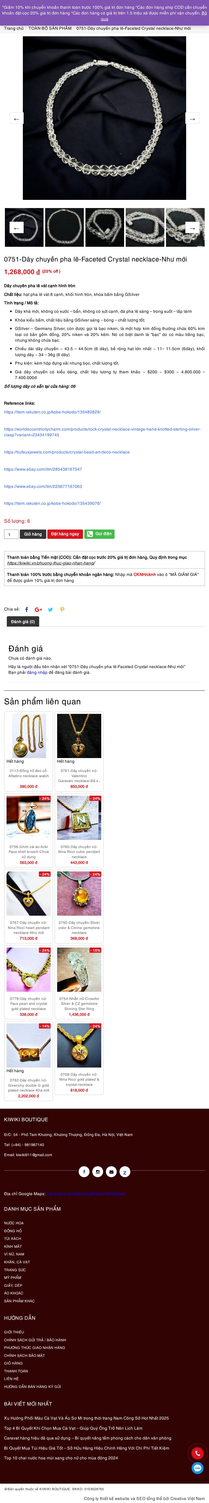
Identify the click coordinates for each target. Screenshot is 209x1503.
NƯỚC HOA (14, 1222)
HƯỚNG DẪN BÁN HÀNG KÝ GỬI (32, 1386)
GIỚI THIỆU (14, 1331)
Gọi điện (104, 533)
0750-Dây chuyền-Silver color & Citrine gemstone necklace (79, 927)
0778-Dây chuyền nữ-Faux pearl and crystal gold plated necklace (28, 1003)
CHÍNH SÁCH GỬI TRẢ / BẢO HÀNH (35, 1339)
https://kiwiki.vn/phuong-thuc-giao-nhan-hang (50, 562)
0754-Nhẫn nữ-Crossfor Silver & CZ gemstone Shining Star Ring (79, 1003)
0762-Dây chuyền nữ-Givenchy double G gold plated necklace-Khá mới (28, 1084)
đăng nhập (37, 672)
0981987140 (197, 1468)
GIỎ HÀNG (13, 1362)
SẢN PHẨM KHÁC (19, 1300)
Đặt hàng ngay (65, 533)
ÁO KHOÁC (13, 1292)
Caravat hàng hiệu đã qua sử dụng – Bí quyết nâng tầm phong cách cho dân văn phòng (87, 1437)
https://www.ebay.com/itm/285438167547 (43, 468)
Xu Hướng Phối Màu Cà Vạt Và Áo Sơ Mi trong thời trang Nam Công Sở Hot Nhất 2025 (86, 1417)
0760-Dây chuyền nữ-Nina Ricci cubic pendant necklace (79, 851)
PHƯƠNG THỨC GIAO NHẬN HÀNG (34, 1347)
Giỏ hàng (33, 533)
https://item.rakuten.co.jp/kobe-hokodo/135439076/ (52, 503)
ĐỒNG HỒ (13, 1230)
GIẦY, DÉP (13, 1285)
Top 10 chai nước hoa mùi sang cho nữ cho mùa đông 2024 (61, 1457)
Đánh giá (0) (23, 621)
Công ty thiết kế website (107, 1498)
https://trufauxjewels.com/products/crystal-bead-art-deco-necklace (67, 451)
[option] (104, 118)
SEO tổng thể (149, 1498)
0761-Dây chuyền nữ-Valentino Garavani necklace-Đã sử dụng (79, 775)
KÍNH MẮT (13, 1246)
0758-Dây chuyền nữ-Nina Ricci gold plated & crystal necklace (79, 1079)
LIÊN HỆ (11, 1378)
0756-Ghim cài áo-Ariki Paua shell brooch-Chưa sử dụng (29, 851)
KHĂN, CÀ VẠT (17, 1261)
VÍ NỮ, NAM (14, 1253)
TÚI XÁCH (12, 1238)
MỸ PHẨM (12, 1277)
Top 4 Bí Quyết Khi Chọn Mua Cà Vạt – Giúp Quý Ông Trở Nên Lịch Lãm (73, 1427)
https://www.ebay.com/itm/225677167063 (43, 486)
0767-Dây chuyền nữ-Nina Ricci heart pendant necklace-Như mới (29, 927)
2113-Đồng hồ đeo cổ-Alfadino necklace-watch (28, 773)
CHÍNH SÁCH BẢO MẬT (24, 1355)
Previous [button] (17, 118)
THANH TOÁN (16, 1370)
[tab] (23, 621)
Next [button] (192, 118)
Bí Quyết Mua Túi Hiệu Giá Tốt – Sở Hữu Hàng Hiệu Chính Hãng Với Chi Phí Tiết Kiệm (86, 1447)
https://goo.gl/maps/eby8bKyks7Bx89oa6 (86, 1193)
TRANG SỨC (15, 1269)
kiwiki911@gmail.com (34, 1154)
